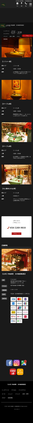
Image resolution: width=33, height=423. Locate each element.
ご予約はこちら (16, 233)
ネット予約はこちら (27, 35)
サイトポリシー (17, 409)
